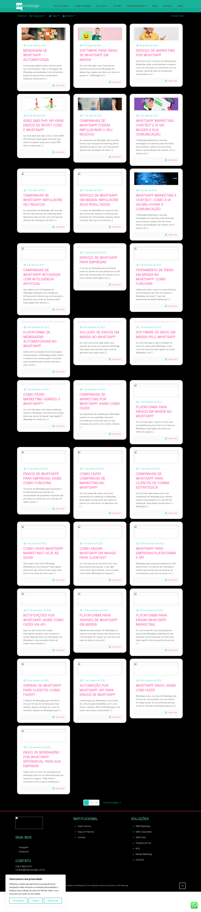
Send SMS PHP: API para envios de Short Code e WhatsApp (43, 125)
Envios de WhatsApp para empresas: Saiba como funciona (42, 478)
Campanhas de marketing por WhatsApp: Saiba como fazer (100, 401)
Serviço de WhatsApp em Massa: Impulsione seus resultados (99, 200)
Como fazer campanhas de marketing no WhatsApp (92, 481)
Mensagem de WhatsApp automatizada (36, 55)
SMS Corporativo (144, 832)
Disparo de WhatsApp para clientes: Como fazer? (42, 690)
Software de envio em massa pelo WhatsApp (155, 334)
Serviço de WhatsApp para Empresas (98, 259)
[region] (35, 891)
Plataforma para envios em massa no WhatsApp (154, 411)
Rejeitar (35, 901)
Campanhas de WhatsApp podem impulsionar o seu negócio (96, 127)
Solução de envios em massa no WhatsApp (99, 334)
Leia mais (60, 85)
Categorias (38, 16)
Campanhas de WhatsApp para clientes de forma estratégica (152, 481)
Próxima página (111, 802)
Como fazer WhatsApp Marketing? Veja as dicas (43, 553)
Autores (69, 16)
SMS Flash (141, 837)
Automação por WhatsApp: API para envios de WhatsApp (97, 690)
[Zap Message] (27, 6)
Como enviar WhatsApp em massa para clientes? (98, 553)
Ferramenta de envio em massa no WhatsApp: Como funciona (155, 277)
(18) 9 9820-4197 (23, 866)
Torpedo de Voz (143, 843)
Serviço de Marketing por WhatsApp (155, 52)
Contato (82, 837)
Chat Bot (140, 859)
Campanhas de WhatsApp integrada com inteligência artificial (41, 277)
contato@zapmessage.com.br (30, 869)
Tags (54, 16)
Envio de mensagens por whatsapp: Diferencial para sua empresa (42, 759)
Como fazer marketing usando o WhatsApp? (41, 399)
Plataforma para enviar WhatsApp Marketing (151, 620)
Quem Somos (84, 826)
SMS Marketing (143, 826)
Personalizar (18, 901)
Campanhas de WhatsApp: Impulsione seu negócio (42, 200)
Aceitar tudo (53, 901)
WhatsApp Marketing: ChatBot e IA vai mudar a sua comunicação (155, 127)
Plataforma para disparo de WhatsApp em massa (98, 620)
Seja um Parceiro (86, 832)
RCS (138, 848)
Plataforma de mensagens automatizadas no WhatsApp (40, 339)
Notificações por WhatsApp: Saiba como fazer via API (43, 620)
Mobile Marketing (144, 854)
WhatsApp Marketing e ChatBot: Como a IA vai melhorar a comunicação (156, 202)
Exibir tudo (178, 16)
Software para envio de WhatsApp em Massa (98, 55)
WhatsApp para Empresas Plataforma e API (156, 553)
